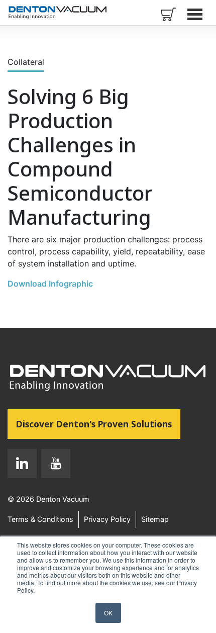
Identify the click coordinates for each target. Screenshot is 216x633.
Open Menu (195, 14)
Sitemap (155, 519)
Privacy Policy (107, 519)
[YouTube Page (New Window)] (53, 466)
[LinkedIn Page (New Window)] (22, 466)
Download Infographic (50, 284)
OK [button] (108, 612)
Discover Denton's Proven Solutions (98, 423)
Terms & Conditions (40, 519)
